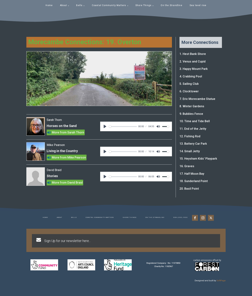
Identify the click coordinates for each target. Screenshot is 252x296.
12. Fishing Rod (189, 136)
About (63, 5)
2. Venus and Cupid (192, 61)
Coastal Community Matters (109, 5)
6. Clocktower (189, 91)
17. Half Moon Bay (191, 173)
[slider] (123, 126)
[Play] (105, 126)
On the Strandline (171, 5)
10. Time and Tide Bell (194, 121)
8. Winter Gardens (191, 106)
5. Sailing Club (189, 84)
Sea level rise (198, 5)
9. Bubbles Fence (191, 114)
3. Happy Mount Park (193, 69)
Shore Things (143, 5)
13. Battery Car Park (193, 143)
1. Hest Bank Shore (192, 54)
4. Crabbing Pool (190, 76)
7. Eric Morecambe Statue (197, 99)
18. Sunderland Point (193, 181)
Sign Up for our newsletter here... (67, 241)
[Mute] (158, 126)
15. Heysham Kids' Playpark (198, 158)
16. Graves (186, 166)
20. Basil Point (189, 188)
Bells (79, 5)
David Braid (75, 182)
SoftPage (221, 280)
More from (59, 132)
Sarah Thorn (75, 132)
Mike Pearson (76, 157)
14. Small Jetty (189, 151)
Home (49, 5)
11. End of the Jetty (192, 128)
